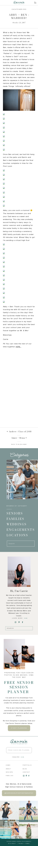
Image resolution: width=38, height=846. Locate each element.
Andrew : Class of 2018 (20, 431)
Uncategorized (19, 9)
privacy (21, 843)
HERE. (18, 347)
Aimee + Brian (18, 437)
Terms (27, 843)
